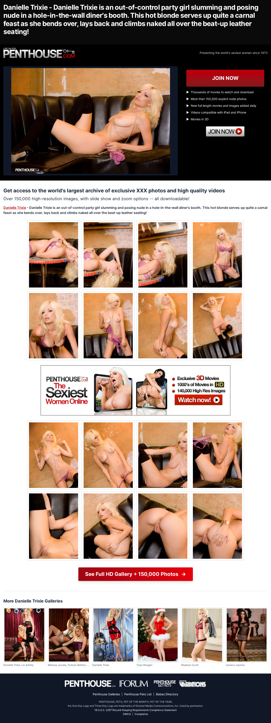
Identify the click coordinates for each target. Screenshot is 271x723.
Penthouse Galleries (106, 694)
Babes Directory (167, 694)
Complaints (141, 714)
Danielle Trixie (14, 207)
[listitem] (53, 254)
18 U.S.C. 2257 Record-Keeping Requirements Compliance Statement (135, 710)
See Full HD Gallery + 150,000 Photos (135, 574)
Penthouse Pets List (138, 694)
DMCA (127, 714)
